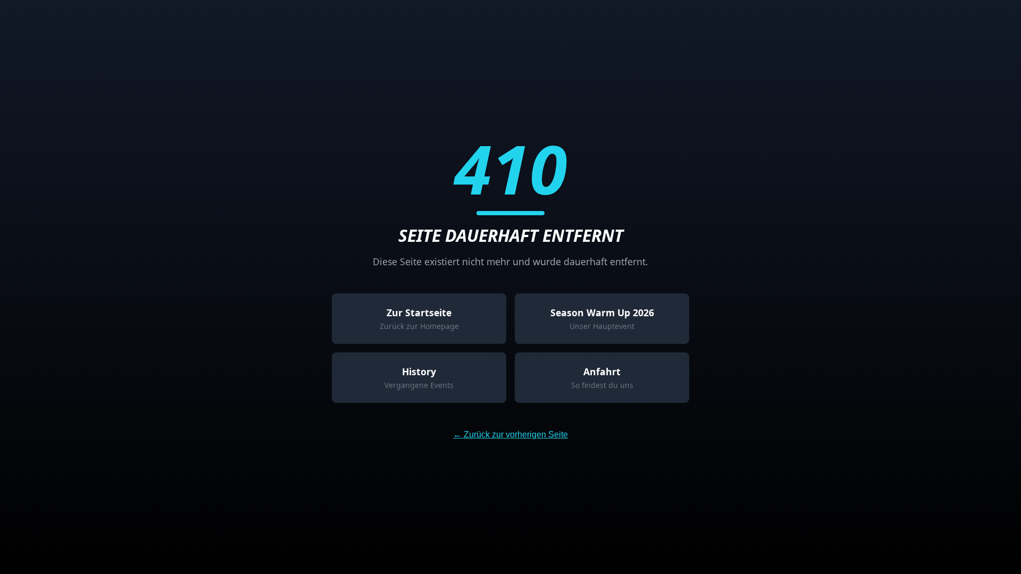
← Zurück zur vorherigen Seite (510, 434)
